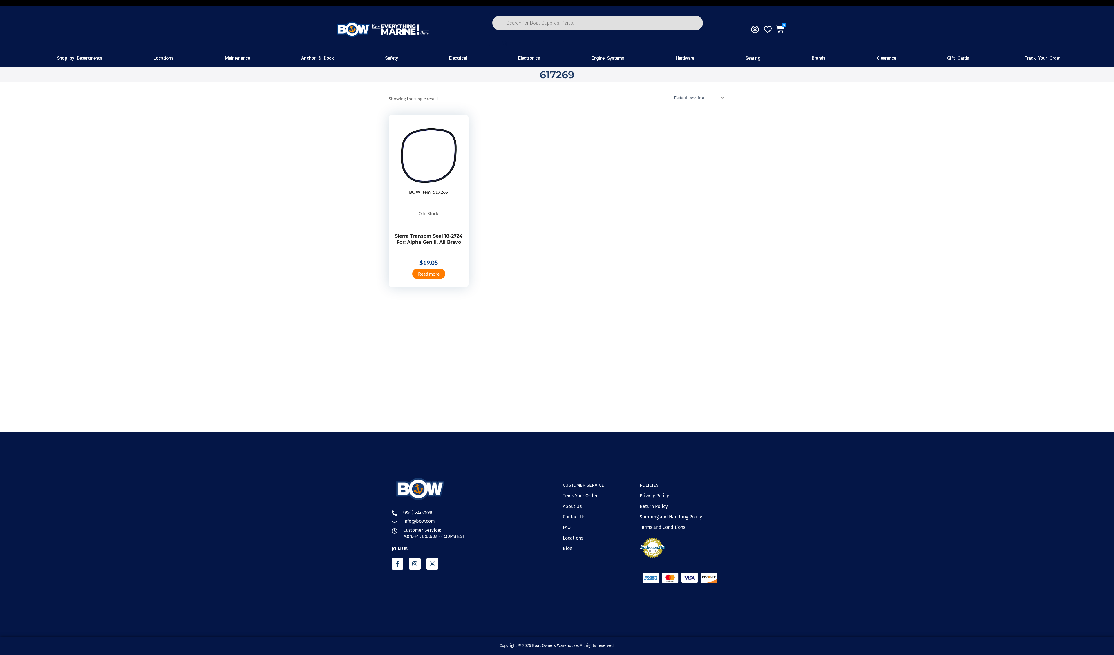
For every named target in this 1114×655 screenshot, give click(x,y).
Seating (752, 58)
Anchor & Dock (317, 58)
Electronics (529, 58)
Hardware (685, 58)
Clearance (886, 58)
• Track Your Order (1040, 58)
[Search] (504, 43)
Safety (391, 58)
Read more (429, 273)
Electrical (458, 58)
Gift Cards (958, 58)
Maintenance (237, 58)
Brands (818, 58)
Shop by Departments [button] (79, 58)
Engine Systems (608, 58)
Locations (163, 58)
